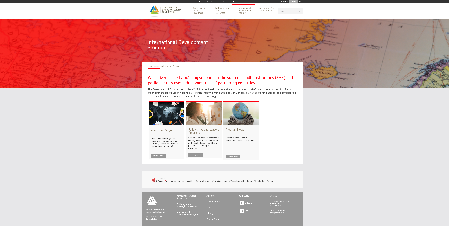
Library (234, 2)
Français (271, 2)
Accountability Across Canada (266, 9)
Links (250, 2)
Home (201, 2)
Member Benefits (222, 2)
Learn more (158, 156)
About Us (210, 2)
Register (284, 2)
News (242, 2)
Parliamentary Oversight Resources (222, 10)
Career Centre (260, 2)
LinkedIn (248, 203)
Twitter (247, 210)
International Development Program (244, 10)
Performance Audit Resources (199, 10)
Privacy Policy (151, 219)
